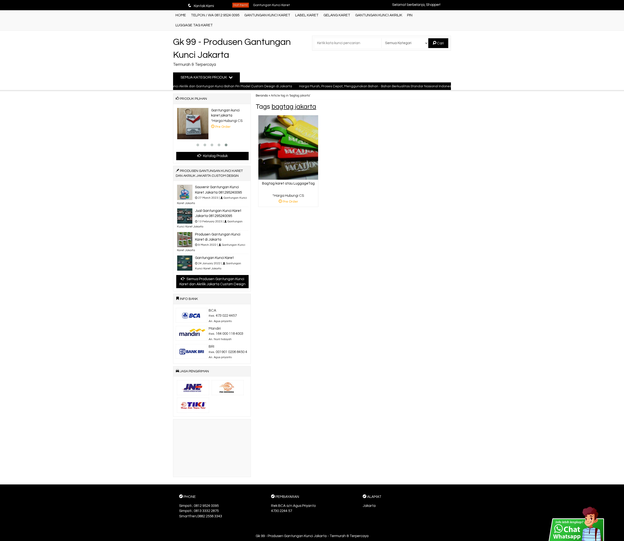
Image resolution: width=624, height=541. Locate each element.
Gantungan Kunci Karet (267, 15)
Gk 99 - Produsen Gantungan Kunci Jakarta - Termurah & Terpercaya (312, 536)
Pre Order (290, 202)
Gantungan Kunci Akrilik (378, 15)
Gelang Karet (336, 15)
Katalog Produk (215, 156)
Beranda (262, 95)
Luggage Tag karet (194, 25)
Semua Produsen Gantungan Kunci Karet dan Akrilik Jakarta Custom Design (212, 281)
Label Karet (307, 15)
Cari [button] (440, 43)
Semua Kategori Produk (204, 77)
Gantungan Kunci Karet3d (273, 10)
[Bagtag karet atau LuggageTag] (288, 147)
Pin (409, 15)
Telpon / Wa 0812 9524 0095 (215, 15)
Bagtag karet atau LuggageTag (288, 183)
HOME (181, 15)
